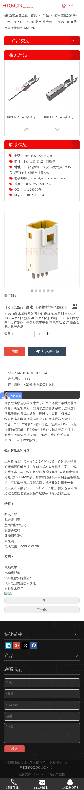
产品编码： (16, 384)
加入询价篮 (51, 351)
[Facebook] (33, 645)
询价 (14, 351)
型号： (12, 373)
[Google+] (16, 645)
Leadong (40, 774)
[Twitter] (25, 645)
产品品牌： (16, 379)
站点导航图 (57, 774)
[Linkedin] (8, 645)
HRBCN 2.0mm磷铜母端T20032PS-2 (24, 117)
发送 (14, 748)
